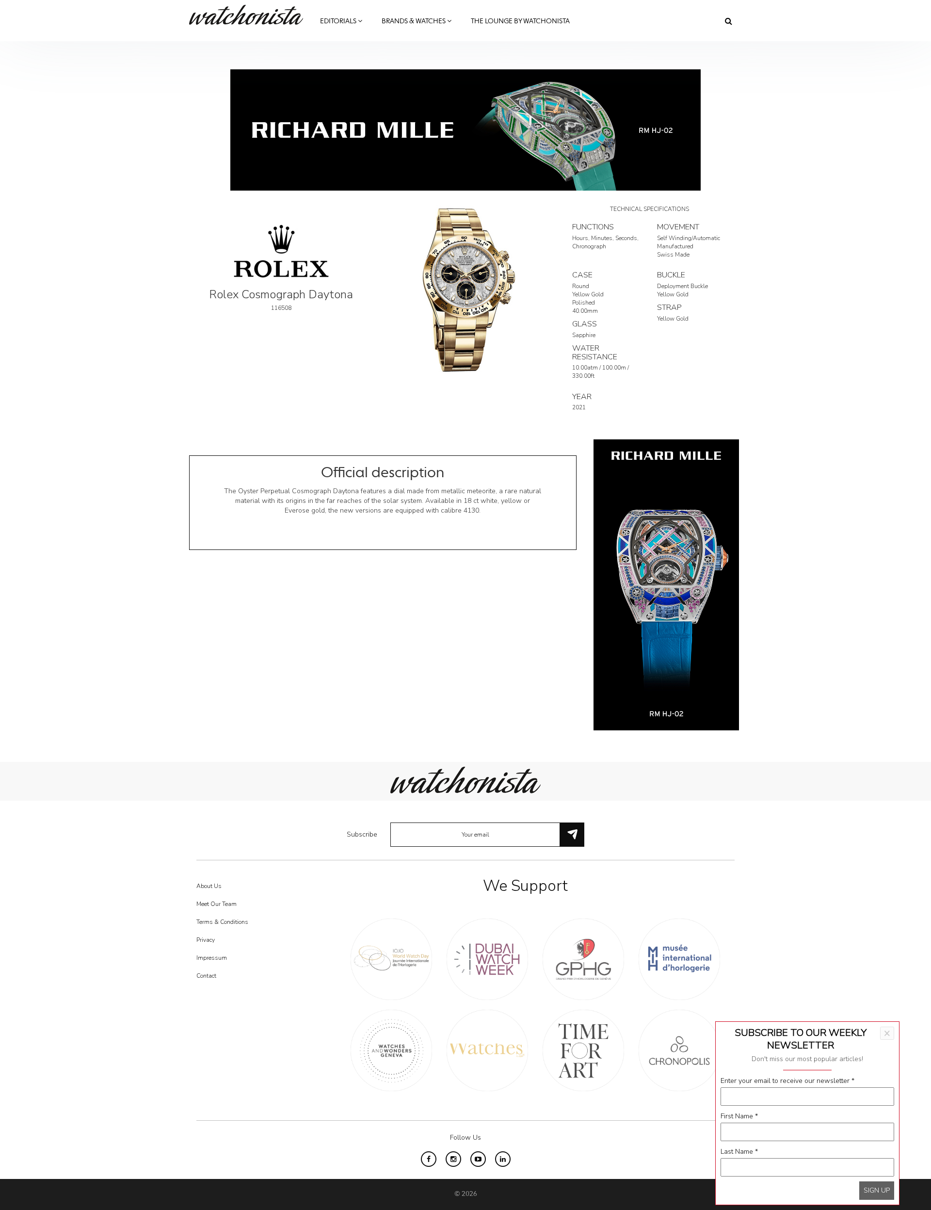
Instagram (453, 1159)
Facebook (428, 1159)
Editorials (339, 21)
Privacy (205, 940)
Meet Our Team (216, 904)
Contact (206, 976)
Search (728, 21)
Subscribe (362, 834)
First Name (739, 1116)
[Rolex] (281, 250)
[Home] (249, 15)
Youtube (478, 1159)
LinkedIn (503, 1159)
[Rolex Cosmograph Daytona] (465, 289)
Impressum (211, 958)
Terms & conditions (222, 922)
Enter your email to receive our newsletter (787, 1080)
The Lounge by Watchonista (520, 21)
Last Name (739, 1151)
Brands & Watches (414, 21)
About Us (209, 886)
